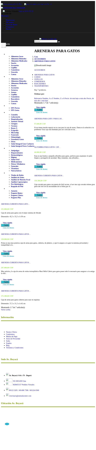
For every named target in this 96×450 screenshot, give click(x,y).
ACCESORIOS (39, 70)
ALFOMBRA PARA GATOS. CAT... (47, 147)
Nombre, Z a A (59, 98)
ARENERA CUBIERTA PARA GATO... (15, 204)
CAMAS (37, 77)
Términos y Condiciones (14, 348)
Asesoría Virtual (46, 4)
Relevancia (38, 98)
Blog (7, 345)
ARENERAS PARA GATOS (44, 75)
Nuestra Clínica (11, 332)
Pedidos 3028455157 (26, 11)
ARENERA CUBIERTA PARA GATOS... (49, 176)
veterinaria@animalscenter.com (20, 396)
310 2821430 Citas (19, 381)
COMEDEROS (39, 81)
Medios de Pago (11, 336)
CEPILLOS (38, 79)
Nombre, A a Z (48, 98)
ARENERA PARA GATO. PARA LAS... (48, 119)
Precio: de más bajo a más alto (76, 98)
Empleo (9, 343)
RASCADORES (40, 84)
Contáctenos (10, 334)
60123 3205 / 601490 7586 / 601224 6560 (24, 390)
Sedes (8, 341)
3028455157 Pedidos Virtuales (23, 385)
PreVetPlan (18, 4)
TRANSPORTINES (41, 86)
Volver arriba (6, 310)
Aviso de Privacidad (13, 339)
